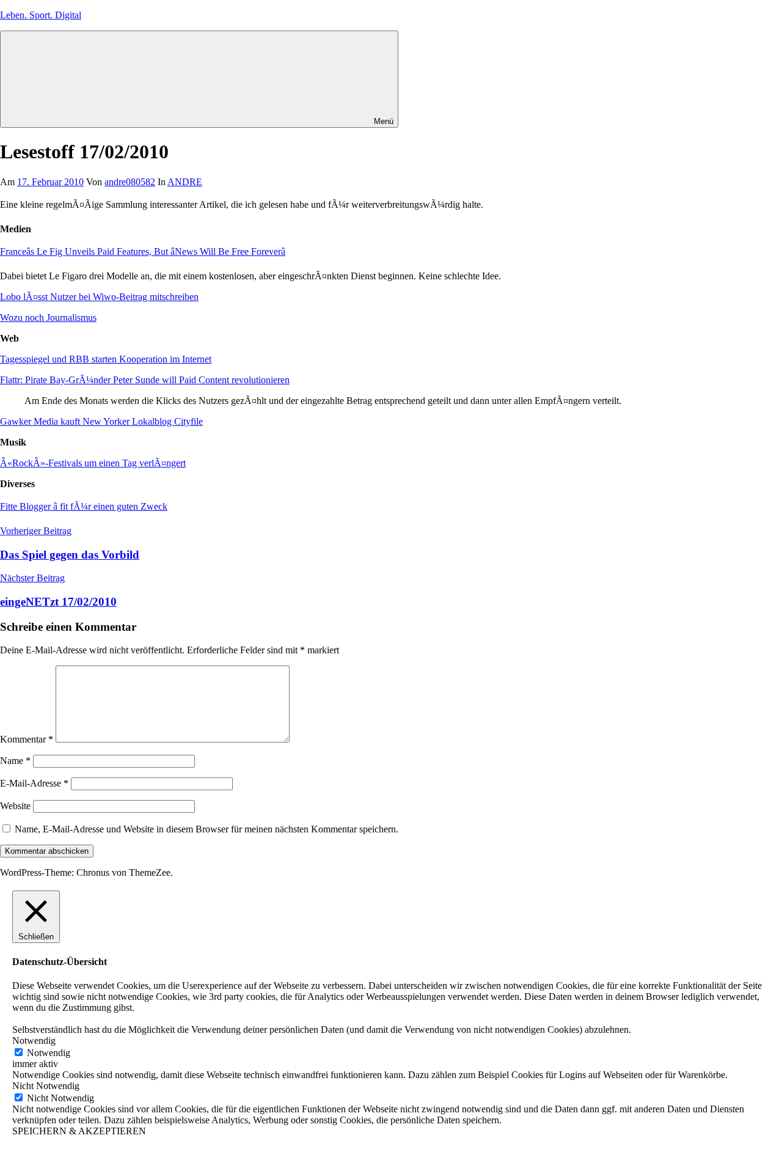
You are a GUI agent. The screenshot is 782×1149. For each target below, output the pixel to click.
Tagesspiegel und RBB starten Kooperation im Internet (105, 359)
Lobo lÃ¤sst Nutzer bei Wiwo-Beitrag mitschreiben (99, 297)
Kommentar (26, 739)
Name (15, 760)
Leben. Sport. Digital (40, 15)
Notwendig (48, 1053)
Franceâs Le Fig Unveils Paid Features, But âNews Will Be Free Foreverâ (142, 251)
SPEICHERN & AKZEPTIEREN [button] (79, 1131)
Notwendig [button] (34, 1040)
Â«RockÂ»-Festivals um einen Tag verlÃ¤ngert (93, 463)
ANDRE (184, 182)
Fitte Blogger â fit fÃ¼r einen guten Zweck (83, 506)
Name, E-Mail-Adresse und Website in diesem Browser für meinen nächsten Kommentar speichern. (206, 829)
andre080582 (129, 182)
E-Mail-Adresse (34, 783)
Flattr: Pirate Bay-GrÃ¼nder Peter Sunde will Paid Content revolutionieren (145, 380)
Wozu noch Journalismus (48, 317)
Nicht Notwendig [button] (45, 1086)
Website (15, 806)
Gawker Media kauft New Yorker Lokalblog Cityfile (101, 421)
